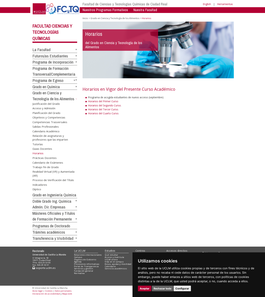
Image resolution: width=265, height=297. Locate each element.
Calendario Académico (45, 131)
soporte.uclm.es (45, 268)
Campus (78, 257)
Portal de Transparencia (86, 266)
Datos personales (63, 290)
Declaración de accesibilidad (46, 293)
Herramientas (225, 4)
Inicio (85, 18)
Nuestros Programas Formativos (105, 9)
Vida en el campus (114, 261)
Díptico (36, 189)
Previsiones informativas (86, 264)
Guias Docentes (42, 148)
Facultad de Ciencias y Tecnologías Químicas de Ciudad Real (125, 4)
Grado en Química (46, 86)
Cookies (48, 290)
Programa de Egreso (47, 80)
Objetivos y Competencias (48, 117)
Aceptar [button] (144, 288)
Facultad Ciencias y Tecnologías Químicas (52, 32)
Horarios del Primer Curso (103, 101)
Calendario (110, 266)
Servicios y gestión (83, 268)
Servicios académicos (116, 268)
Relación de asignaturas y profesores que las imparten (50, 137)
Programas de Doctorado (51, 226)
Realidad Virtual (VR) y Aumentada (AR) (53, 173)
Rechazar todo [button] (162, 288)
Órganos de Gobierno (85, 259)
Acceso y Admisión (43, 108)
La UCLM (79, 250)
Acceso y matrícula (114, 257)
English (207, 4)
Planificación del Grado (46, 112)
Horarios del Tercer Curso (103, 109)
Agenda (78, 261)
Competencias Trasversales (49, 122)
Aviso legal (37, 290)
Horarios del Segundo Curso (104, 105)
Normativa (79, 273)
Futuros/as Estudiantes (50, 56)
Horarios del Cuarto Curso (103, 113)
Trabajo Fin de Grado (45, 167)
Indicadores (39, 184)
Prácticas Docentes (44, 158)
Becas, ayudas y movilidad (118, 264)
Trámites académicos (48, 232)
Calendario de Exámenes (47, 162)
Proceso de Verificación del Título (53, 180)
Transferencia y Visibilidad (52, 238)
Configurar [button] (182, 288)
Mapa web (67, 293)
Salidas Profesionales (45, 126)
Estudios (110, 250)
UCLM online (111, 259)
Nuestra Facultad (145, 9)
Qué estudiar (111, 254)
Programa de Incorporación (52, 62)
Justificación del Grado (46, 103)
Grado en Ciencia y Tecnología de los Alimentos (114, 18)
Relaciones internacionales (88, 254)
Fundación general (83, 270)
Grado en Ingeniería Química (54, 195)
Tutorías (37, 144)
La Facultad (41, 49)
